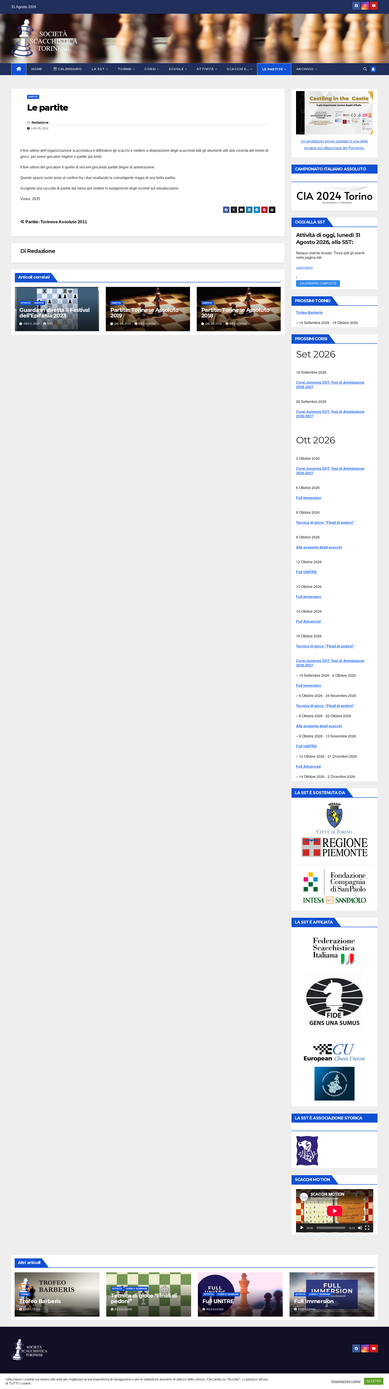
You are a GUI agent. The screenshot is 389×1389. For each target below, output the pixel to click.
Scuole (177, 69)
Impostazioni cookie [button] (346, 1381)
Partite (33, 97)
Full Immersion (308, 497)
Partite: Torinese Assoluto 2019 (144, 313)
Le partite (273, 69)
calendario (304, 267)
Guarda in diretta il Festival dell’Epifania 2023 (54, 313)
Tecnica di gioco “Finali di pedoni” (325, 522)
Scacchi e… (238, 69)
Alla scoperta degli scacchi (319, 547)
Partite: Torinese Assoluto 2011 (56, 221)
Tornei (125, 69)
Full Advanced (308, 621)
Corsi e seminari (136, 1288)
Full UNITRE (306, 571)
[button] (365, 69)
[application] (334, 1211)
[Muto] (360, 1228)
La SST (99, 69)
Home (36, 69)
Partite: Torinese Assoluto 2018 (235, 313)
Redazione (40, 123)
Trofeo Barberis (309, 312)
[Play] (302, 1228)
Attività (206, 69)
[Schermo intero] (367, 1228)
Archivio (305, 69)
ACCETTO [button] (374, 1381)
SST (50, 323)
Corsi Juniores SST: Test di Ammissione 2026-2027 (330, 384)
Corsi (150, 69)
